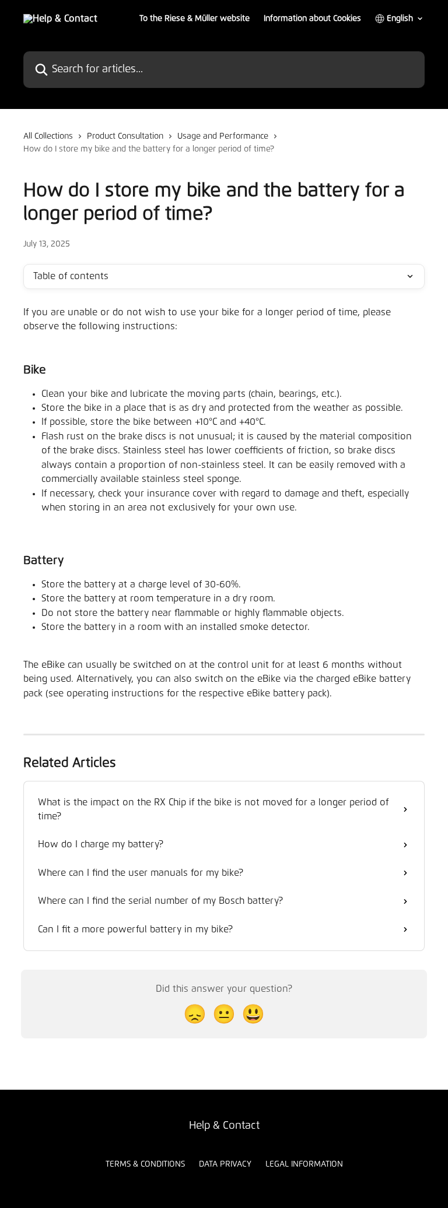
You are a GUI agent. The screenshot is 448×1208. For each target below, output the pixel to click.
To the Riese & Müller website (194, 19)
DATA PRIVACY (225, 1164)
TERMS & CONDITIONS (145, 1164)
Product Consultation (125, 136)
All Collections (48, 136)
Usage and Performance (222, 136)
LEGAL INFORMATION (304, 1164)
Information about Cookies (312, 19)
